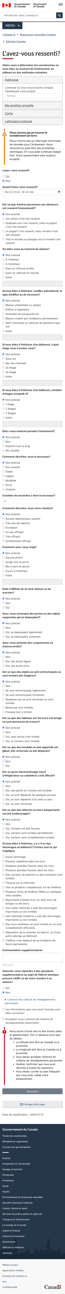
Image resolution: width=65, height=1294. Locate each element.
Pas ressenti (13, 467)
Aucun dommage (16, 856)
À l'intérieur (12, 259)
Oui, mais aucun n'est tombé (22, 736)
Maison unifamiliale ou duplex (23, 305)
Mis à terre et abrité (17, 566)
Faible (9, 471)
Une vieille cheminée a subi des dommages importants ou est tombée (31, 909)
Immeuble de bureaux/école (22, 314)
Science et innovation (13, 1236)
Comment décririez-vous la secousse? (26, 456)
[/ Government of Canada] (24, 5)
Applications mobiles (13, 1270)
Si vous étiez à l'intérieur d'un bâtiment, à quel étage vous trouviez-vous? (30, 346)
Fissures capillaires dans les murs (25, 861)
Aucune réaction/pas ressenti (23, 518)
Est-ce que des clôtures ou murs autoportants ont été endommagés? (31, 811)
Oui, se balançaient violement (23, 636)
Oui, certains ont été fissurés (23, 828)
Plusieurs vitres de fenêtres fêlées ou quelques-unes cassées (34, 893)
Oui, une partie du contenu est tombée (29, 790)
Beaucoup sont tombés (19, 707)
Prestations (8, 1180)
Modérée (11, 480)
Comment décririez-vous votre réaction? (27, 508)
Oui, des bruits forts (17, 665)
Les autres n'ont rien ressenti (23, 218)
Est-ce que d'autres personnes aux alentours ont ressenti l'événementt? (30, 206)
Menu (14, 25)
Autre (9, 277)
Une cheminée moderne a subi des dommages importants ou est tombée (33, 917)
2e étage (11, 367)
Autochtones (8, 1241)
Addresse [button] (11, 80)
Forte (9, 485)
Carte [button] (9, 113)
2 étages (11, 408)
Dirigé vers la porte (17, 562)
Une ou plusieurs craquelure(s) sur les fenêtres (33, 887)
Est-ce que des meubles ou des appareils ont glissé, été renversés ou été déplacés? (30, 749)
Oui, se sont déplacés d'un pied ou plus (29, 799)
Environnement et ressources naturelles (22, 1197)
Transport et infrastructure (16, 1219)
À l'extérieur (13, 264)
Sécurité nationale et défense (17, 1202)
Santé (5, 1186)
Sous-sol (11, 358)
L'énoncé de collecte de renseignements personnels (30, 1001)
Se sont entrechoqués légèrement (26, 690)
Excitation (12, 527)
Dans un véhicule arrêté (20, 268)
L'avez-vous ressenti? (16, 170)
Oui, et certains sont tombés (22, 741)
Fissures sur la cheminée (20, 882)
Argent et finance (11, 1230)
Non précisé (13, 214)
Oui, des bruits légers (18, 661)
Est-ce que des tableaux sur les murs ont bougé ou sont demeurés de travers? (32, 719)
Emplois (6, 1158)
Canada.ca (9, 34)
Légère (10, 476)
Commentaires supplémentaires (22, 950)
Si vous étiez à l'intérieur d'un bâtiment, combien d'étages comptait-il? (32, 391)
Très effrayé (13, 536)
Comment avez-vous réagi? (19, 547)
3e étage (11, 372)
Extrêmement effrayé (18, 541)
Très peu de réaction (18, 523)
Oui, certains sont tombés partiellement (29, 833)
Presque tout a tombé (19, 712)
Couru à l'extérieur (17, 570)
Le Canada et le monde (14, 1225)
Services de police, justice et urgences (22, 1213)
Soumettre (32, 1091)
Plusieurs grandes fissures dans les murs (30, 870)
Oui (7, 176)
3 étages (11, 413)
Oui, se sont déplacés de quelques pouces (31, 794)
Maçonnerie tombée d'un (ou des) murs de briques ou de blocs (31, 901)
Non (8, 180)
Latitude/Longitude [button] (18, 121)
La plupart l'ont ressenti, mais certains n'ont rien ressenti (32, 233)
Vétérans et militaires (13, 1247)
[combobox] (32, 96)
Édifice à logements (17, 309)
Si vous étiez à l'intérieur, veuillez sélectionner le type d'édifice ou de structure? (32, 292)
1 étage (10, 404)
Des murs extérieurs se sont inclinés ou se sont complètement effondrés (34, 926)
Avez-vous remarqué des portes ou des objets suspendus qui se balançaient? (31, 615)
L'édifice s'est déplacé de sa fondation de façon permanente (30, 942)
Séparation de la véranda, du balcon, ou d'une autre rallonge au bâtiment (33, 934)
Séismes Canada (16, 41)
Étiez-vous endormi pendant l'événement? (28, 431)
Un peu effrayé (14, 532)
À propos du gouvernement (16, 1147)
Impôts (5, 1191)
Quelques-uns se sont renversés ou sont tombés (29, 701)
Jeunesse (7, 1252)
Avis (4, 1281)
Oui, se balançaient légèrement (24, 632)
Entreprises (8, 1174)
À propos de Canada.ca (14, 1276)
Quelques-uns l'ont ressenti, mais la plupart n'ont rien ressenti (31, 224)
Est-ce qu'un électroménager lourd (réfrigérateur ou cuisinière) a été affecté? (28, 773)
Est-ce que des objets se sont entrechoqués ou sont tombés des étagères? (31, 673)
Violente (10, 489)
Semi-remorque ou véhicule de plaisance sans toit (33, 324)
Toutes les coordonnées (14, 1135)
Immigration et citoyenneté (16, 1163)
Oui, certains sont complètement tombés (30, 837)
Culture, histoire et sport (14, 1208)
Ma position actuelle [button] (19, 105)
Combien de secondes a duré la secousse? (28, 495)
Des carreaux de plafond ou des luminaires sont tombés (34, 876)
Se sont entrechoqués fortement (25, 695)
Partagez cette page (34, 1104)
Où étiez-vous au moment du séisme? (26, 249)
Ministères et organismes (15, 1141)
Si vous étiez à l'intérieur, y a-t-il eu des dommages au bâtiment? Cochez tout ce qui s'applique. (29, 847)
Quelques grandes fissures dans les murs (30, 865)
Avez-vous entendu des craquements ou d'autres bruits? (27, 644)
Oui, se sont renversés (19, 803)
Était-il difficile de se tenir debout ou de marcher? (26, 590)
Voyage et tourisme (12, 1169)
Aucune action (14, 557)
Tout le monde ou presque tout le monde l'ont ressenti (33, 241)
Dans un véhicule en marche (22, 272)
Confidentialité (9, 1287)
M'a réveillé (12, 450)
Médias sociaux (10, 1264)
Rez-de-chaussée (16, 363)
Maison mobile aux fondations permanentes (32, 318)
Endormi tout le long (18, 446)
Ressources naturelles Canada (38, 34)
